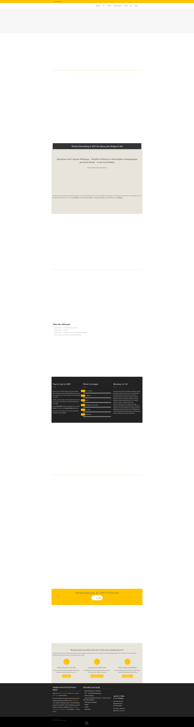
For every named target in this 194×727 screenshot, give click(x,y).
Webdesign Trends (119, 119)
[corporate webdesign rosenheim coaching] (127, 182)
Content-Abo (77, 445)
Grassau (136, 396)
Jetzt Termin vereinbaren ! (97, 203)
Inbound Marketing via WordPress (92, 691)
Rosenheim (135, 411)
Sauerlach (121, 407)
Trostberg (136, 400)
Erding (114, 404)
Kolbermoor (132, 413)
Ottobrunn (137, 406)
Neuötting (130, 398)
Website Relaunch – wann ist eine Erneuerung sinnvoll (66, 327)
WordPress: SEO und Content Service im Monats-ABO (126, 130)
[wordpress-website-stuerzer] (67, 182)
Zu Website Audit (127, 676)
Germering (130, 402)
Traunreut (121, 396)
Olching (134, 404)
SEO (104, 5)
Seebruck (135, 395)
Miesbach (115, 398)
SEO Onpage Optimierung (90, 254)
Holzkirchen (127, 407)
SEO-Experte (78, 59)
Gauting (132, 407)
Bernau (130, 395)
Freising (132, 393)
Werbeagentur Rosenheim (90, 702)
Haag (121, 409)
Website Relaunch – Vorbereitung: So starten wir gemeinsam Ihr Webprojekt (70, 332)
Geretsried (127, 393)
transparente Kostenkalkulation (64, 578)
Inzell (114, 411)
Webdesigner (70, 59)
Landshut (115, 402)
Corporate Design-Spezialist (95, 112)
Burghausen (136, 409)
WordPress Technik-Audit (126, 322)
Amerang (136, 398)
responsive (61, 126)
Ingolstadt (137, 407)
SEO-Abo (56, 230)
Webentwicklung (119, 53)
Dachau (120, 402)
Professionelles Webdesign (58, 568)
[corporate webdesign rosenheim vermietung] (97, 182)
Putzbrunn (115, 407)
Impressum (58, 720)
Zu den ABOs (66, 676)
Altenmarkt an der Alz (127, 400)
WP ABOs (109, 5)
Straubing (120, 398)
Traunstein (126, 396)
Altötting (126, 398)
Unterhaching (116, 406)
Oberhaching (123, 406)
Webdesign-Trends (56, 124)
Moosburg (136, 393)
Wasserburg (116, 395)
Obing (120, 400)
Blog (131, 5)
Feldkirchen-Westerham (123, 413)
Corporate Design (127, 53)
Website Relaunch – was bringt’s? (61, 330)
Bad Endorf (122, 395)
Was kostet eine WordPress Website (122, 133)
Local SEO (86, 256)
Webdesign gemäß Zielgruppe (121, 115)
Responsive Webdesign (120, 110)
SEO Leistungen (88, 252)
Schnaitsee (115, 400)
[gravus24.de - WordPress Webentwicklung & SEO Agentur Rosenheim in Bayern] (67, 6)
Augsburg (125, 402)
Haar (133, 406)
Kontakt (136, 5)
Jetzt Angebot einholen (97, 676)
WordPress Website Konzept (121, 135)
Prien (126, 395)
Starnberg (117, 393)
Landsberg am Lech (122, 404)
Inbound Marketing (118, 5)
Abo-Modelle (65, 572)
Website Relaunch (58, 315)
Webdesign (98, 5)
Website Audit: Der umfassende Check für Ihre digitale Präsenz (67, 334)
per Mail (98, 598)
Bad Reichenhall (120, 411)
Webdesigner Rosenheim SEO (121, 112)
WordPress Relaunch (94, 285)
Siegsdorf (131, 396)
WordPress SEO (87, 259)
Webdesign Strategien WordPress (122, 117)
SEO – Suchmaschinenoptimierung (92, 693)
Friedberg (129, 404)
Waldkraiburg (116, 409)
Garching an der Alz (128, 409)
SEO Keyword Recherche (89, 261)
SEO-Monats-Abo (62, 236)
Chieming (115, 396)
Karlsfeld (129, 406)
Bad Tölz (122, 393)
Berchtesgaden (128, 411)
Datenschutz (87, 709)
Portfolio (126, 5)
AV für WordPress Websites (121, 128)
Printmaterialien (97, 445)
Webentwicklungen (89, 695)
